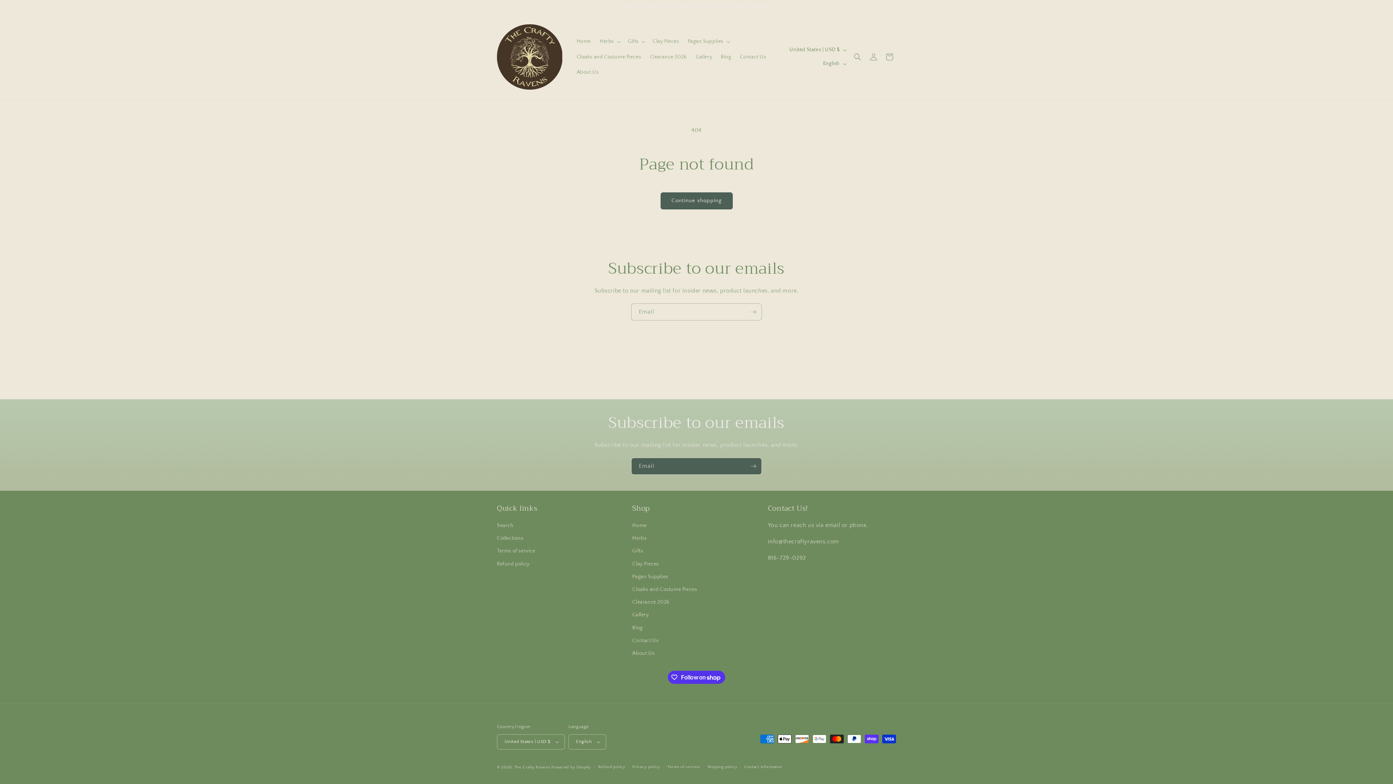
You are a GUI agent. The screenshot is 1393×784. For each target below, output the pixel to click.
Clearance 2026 (650, 602)
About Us (643, 653)
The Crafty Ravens (532, 767)
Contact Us (645, 641)
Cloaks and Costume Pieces (664, 589)
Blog (637, 628)
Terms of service (516, 551)
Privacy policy (646, 767)
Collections (510, 538)
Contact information (763, 767)
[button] (609, 41)
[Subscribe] (753, 311)
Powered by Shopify (571, 767)
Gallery (640, 615)
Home (639, 525)
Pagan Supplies (650, 577)
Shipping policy (722, 767)
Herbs (639, 538)
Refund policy (513, 564)
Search (505, 525)
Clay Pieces (645, 564)
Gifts (637, 551)
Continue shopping (696, 200)
